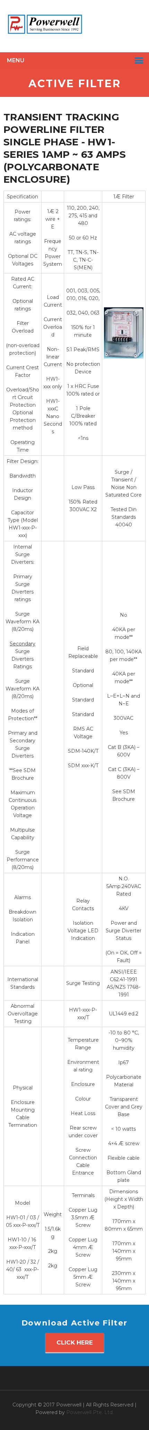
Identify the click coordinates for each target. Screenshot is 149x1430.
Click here (74, 1342)
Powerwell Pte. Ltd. (90, 1412)
